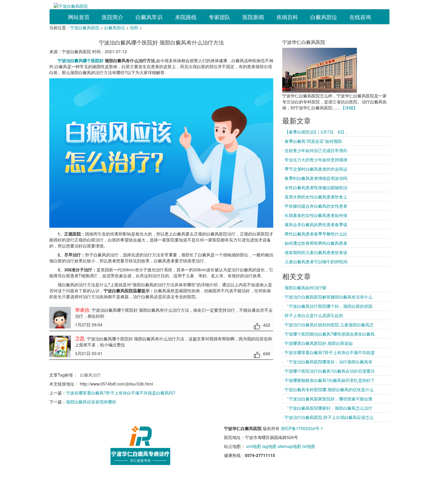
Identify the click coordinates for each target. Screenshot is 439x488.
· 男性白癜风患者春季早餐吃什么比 (314, 234)
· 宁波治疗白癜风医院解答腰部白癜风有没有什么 (327, 297)
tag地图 (269, 446)
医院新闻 (253, 17)
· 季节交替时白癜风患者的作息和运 (314, 169)
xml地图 (253, 446)
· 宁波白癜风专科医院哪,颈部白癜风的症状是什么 (328, 389)
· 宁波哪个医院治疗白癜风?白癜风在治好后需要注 (328, 371)
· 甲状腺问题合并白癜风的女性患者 (314, 206)
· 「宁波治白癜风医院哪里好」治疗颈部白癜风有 (327, 362)
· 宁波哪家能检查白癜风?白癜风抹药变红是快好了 (328, 380)
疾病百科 (287, 17)
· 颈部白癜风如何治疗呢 (304, 287)
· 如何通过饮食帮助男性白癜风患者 (314, 243)
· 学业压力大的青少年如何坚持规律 (314, 160)
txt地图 (308, 446)
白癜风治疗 (90, 375)
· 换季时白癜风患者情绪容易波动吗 (314, 178)
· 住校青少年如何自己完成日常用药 (314, 150)
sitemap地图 (289, 446)
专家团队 (219, 17)
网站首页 (79, 17)
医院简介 (112, 17)
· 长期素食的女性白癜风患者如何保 (314, 215)
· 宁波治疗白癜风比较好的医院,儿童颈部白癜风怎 (328, 325)
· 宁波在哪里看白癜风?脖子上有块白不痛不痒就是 (328, 352)
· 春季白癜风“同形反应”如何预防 (312, 141)
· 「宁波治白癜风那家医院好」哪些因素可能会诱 (327, 399)
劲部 (134, 27)
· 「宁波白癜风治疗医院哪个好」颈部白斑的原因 (327, 306)
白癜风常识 (149, 17)
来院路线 (186, 17)
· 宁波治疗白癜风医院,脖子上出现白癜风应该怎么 (328, 417)
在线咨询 (360, 17)
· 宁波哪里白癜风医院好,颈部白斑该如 (317, 343)
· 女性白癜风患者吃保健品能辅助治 (314, 187)
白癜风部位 (323, 17)
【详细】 (349, 108)
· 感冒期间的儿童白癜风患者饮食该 (314, 252)
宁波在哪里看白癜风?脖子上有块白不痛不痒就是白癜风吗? (120, 393)
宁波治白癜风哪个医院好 (81, 60)
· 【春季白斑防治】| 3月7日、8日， (315, 132)
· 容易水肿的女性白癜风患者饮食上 (314, 197)
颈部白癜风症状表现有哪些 (91, 402)
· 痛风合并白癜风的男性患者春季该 (314, 224)
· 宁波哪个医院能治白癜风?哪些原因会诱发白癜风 (328, 334)
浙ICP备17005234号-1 (302, 428)
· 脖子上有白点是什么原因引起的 (312, 315)
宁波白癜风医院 (84, 27)
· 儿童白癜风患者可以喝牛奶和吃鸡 (314, 261)
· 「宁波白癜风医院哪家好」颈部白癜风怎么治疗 (327, 408)
